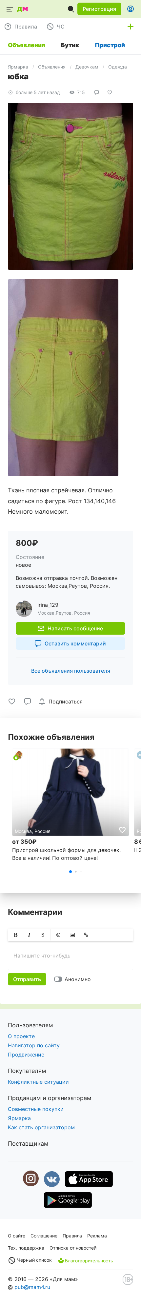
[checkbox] (61, 701)
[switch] (73, 979)
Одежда (117, 66)
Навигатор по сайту (34, 1045)
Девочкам (86, 66)
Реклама (97, 1235)
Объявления (52, 66)
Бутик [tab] (70, 45)
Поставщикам (28, 1143)
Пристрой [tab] (110, 45)
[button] (99, 9)
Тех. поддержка (26, 1248)
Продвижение (26, 1054)
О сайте (16, 1235)
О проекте (21, 1036)
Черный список (34, 1260)
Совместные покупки (36, 1109)
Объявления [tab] (26, 45)
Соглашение (43, 1235)
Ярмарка (18, 66)
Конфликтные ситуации (38, 1081)
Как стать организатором (41, 1127)
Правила (72, 1235)
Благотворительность (89, 1260)
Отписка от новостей (73, 1248)
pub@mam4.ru (32, 1287)
